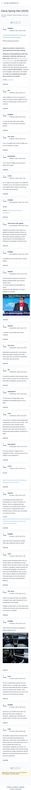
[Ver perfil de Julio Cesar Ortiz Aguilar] (4, 224)
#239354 (5, 150)
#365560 (5, 585)
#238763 (5, 84)
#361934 (5, 407)
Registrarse (28, 3)
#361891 (5, 319)
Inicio (2, 15)
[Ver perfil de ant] (4, 91)
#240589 (5, 194)
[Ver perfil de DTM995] (4, 29)
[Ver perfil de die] (4, 370)
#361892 (5, 339)
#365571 (5, 670)
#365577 (5, 723)
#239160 (5, 108)
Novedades (9, 15)
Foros (5, 15)
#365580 (5, 760)
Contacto (15, 787)
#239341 (5, 130)
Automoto (10, 80)
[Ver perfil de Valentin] (4, 272)
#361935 (5, 438)
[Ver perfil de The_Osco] (4, 137)
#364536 (5, 528)
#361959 (5, 460)
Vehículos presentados (17, 15)
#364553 (5, 547)
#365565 (5, 615)
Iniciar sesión (26, 3)
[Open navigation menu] (2, 3)
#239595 (5, 170)
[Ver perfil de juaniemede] (4, 157)
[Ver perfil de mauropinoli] (4, 392)
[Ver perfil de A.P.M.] (4, 176)
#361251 (5, 265)
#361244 (5, 246)
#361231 (5, 217)
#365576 (5, 698)
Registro (21, 787)
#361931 (5, 385)
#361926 (5, 363)
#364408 (5, 487)
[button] (23, 3)
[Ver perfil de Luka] (4, 414)
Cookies (9, 787)
